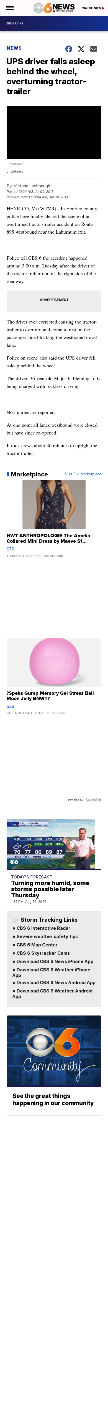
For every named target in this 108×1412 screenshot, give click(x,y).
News (14, 48)
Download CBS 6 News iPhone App (54, 961)
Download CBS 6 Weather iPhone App (51, 973)
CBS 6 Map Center (37, 945)
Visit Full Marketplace (83, 474)
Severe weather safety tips (47, 936)
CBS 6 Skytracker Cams (43, 953)
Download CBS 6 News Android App (56, 982)
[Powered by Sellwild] (93, 800)
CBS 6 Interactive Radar (43, 928)
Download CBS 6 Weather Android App (52, 994)
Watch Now (92, 8)
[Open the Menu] (9, 8)
